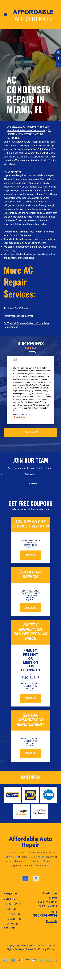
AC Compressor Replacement (19, 316)
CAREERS (10, 908)
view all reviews (30, 431)
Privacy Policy (46, 949)
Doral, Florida (43, 365)
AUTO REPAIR (12, 903)
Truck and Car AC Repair (16, 308)
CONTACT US (12, 919)
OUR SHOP (10, 898)
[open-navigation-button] (5, 14)
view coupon (30, 554)
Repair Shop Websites (38, 945)
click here (30, 483)
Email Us (51, 921)
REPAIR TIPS (12, 913)
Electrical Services (22, 365)
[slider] (30, 348)
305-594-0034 (24, 852)
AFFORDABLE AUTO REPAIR (22, 126)
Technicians (30, 474)
